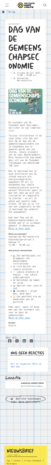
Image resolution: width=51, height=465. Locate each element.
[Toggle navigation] (6, 5)
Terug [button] (10, 11)
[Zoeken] (45, 5)
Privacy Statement (32, 461)
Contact (17, 461)
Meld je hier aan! (19, 228)
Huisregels (12, 464)
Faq (8, 461)
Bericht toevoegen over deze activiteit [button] (26, 400)
